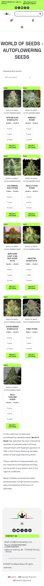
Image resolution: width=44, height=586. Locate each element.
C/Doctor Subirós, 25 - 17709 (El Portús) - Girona (22, 551)
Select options (12, 146)
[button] (22, 27)
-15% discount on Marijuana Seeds (29, 2)
